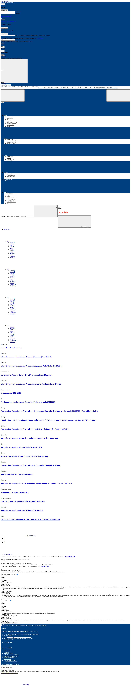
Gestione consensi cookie (10, 660)
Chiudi (2, 46)
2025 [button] (8, 269)
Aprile (12, 246)
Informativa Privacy (8, 653)
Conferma (8, 85)
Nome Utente (18, 11)
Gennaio (12, 242)
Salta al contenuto (5, 1)
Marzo (11, 245)
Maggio (11, 248)
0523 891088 (9, 635)
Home (59, 206)
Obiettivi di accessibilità (9, 657)
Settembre (12, 253)
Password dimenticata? (6, 16)
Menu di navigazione (85, 226)
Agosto (11, 252)
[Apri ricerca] (118, 95)
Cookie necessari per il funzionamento (10, 570)
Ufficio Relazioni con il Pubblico (11, 654)
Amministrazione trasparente (10, 661)
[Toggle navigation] (13, 95)
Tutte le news (7, 229)
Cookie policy (7, 650)
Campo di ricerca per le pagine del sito (10, 216)
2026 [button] (8, 241)
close (2, 102)
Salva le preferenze (12, 622)
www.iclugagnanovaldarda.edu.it (9, 574)
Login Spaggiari (39, 38)
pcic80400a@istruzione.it (19, 637)
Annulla (2, 85)
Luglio (12, 250)
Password (17, 13)
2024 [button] (8, 297)
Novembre (12, 256)
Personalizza (4, 559)
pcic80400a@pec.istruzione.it (20, 638)
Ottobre (11, 254)
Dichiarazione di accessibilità (11, 656)
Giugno (11, 249)
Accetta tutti (24, 559)
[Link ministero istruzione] (7, 2)
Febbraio (12, 243)
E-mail (16, 35)
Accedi (2, 4)
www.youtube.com (5, 600)
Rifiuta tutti (12, 559)
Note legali (6, 652)
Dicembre (12, 257)
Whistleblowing (7, 659)
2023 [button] (8, 325)
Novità (59, 207)
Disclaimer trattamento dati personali (9, 673)
